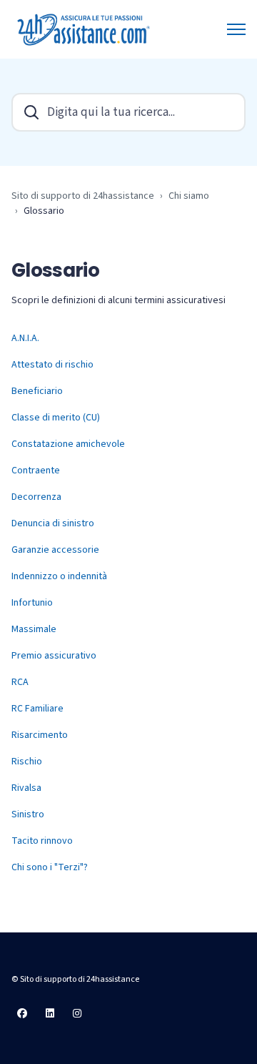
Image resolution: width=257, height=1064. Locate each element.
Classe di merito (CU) (55, 417)
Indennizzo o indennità (59, 576)
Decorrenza (36, 497)
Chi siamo (188, 196)
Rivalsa (26, 788)
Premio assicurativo (53, 656)
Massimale (33, 629)
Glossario (44, 211)
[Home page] (84, 29)
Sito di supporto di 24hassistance (82, 196)
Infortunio (32, 603)
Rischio (26, 761)
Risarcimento (39, 735)
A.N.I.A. (25, 338)
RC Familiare (37, 708)
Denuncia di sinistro (52, 523)
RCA (20, 682)
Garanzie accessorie (55, 550)
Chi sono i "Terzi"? (49, 867)
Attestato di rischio (52, 365)
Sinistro (27, 814)
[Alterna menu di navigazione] (236, 29)
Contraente (35, 470)
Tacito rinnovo (42, 841)
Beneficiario (37, 391)
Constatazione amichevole (68, 444)
